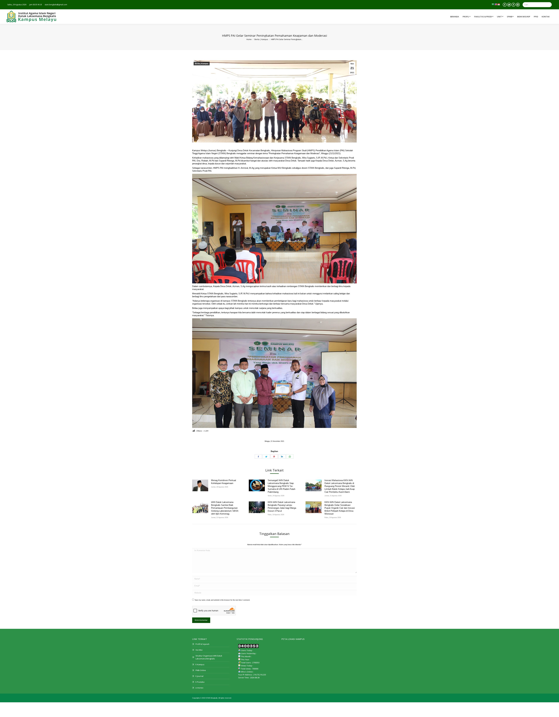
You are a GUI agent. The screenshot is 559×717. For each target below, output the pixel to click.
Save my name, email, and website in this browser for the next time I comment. (222, 600)
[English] (495, 4)
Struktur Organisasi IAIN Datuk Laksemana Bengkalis (209, 657)
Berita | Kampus (201, 64)
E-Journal (199, 676)
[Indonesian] (498, 4)
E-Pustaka (200, 682)
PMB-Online (201, 670)
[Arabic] (492, 4)
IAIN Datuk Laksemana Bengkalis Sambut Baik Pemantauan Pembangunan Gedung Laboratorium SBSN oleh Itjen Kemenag (224, 508)
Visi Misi (199, 650)
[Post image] (200, 485)
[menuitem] (484, 16)
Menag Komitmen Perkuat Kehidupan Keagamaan (223, 481)
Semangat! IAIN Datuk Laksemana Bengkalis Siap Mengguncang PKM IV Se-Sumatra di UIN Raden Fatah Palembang (281, 486)
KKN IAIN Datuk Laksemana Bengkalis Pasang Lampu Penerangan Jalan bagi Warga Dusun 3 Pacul (282, 506)
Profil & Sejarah (202, 644)
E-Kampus (200, 664)
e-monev (199, 687)
